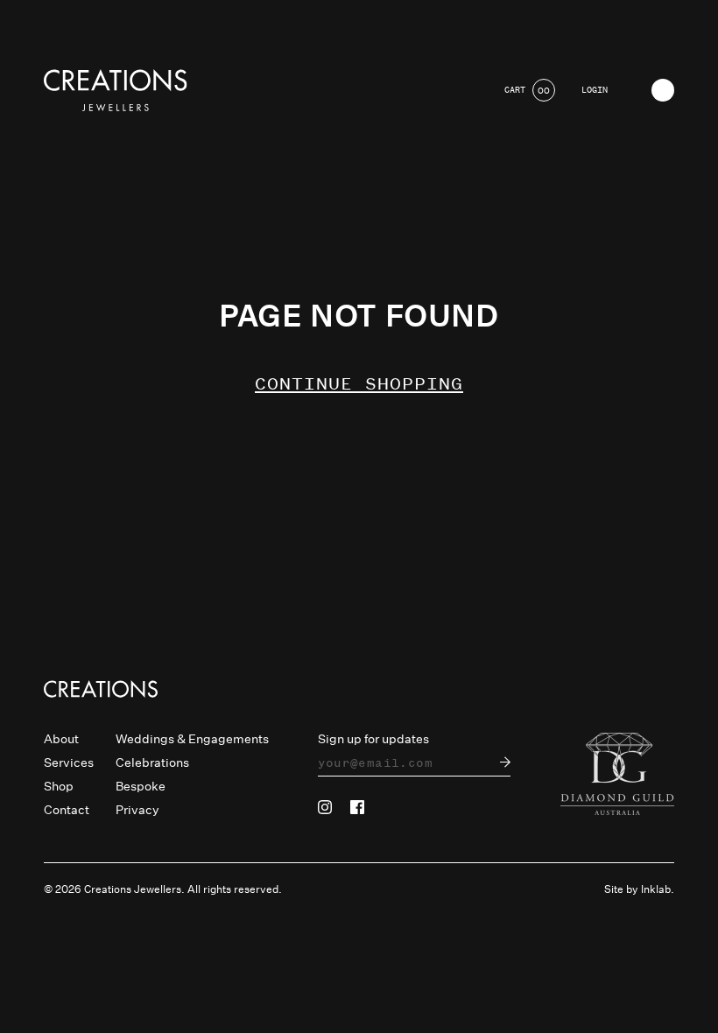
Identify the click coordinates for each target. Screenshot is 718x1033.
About (61, 739)
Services (69, 762)
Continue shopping (359, 384)
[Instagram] (325, 806)
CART (527, 90)
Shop (59, 786)
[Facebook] (357, 806)
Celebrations (152, 762)
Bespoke (140, 786)
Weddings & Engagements (192, 739)
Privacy (137, 810)
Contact (66, 810)
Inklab (656, 889)
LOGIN (594, 90)
